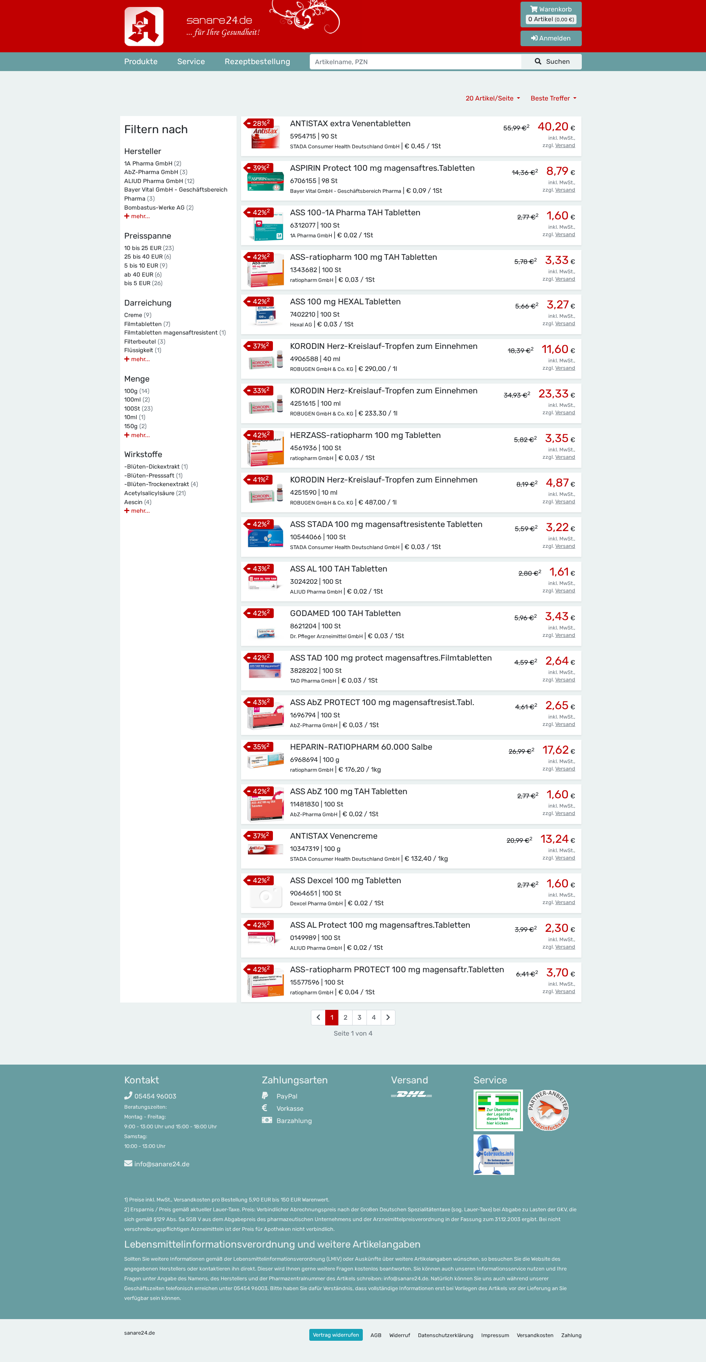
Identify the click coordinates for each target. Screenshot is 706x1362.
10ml (134, 417)
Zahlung (571, 1335)
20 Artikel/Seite (490, 98)
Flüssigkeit (142, 350)
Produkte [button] (141, 61)
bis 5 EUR (143, 283)
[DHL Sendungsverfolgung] (411, 1094)
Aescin (138, 502)
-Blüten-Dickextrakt (156, 466)
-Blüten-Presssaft (153, 475)
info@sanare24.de (162, 1164)
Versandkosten (535, 1335)
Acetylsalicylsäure (155, 493)
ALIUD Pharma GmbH (159, 181)
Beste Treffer (551, 98)
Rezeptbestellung (257, 61)
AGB (376, 1335)
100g (137, 391)
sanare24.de (139, 1333)
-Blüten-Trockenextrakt (161, 484)
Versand (565, 145)
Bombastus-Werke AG (159, 207)
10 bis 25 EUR (149, 248)
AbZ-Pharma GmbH (156, 172)
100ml (137, 399)
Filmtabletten (147, 324)
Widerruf (399, 1335)
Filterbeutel (144, 341)
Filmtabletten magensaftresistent (175, 332)
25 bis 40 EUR (147, 256)
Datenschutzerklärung (446, 1335)
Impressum (495, 1335)
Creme (138, 315)
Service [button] (191, 61)
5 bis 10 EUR (146, 265)
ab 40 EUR (143, 274)
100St (138, 408)
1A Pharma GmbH (152, 163)
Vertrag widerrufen (336, 1335)
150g (135, 426)
